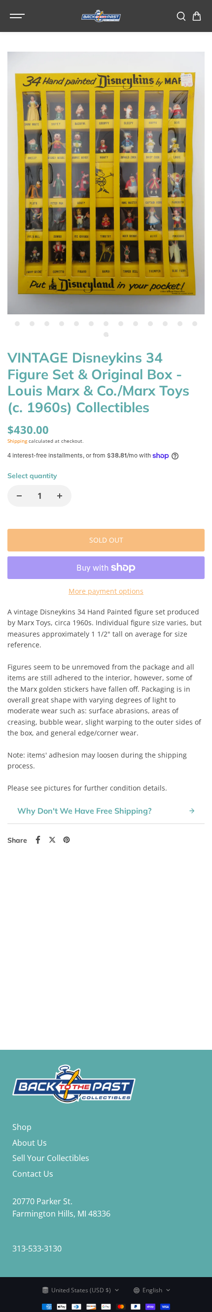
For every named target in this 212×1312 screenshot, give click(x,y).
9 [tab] (136, 323)
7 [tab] (106, 323)
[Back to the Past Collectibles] (101, 16)
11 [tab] (165, 323)
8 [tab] (121, 323)
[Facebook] (38, 840)
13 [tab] (194, 323)
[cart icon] (197, 16)
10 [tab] (150, 323)
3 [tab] (47, 323)
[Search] (181, 16)
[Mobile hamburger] (18, 16)
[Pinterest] (66, 840)
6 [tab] (91, 323)
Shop (22, 1127)
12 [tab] (179, 323)
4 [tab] (62, 323)
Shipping (17, 440)
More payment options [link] (106, 591)
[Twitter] (52, 840)
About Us (29, 1142)
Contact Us (32, 1173)
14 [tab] (106, 334)
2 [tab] (32, 323)
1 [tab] (17, 323)
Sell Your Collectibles (50, 1158)
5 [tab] (76, 323)
